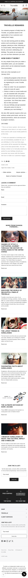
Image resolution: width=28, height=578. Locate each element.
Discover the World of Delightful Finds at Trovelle (11, 292)
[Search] (5, 5)
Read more (4, 268)
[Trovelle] (14, 5)
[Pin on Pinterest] (8, 161)
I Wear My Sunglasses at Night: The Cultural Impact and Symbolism (13, 438)
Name (2, 189)
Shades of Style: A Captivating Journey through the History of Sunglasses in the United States (12, 248)
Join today (4, 123)
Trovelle (12, 167)
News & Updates (8, 167)
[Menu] (1, 5)
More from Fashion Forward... (14, 226)
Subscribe (14, 479)
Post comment (6, 218)
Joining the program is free (12, 78)
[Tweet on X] (4, 161)
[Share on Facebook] (6, 161)
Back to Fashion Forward (14, 176)
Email (2, 197)
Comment (3, 204)
